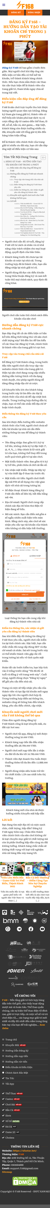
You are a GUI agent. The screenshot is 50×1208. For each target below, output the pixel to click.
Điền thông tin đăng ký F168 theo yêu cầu (28, 186)
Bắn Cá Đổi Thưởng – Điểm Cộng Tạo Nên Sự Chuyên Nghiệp (32, 209)
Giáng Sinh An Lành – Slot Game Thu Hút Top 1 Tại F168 (32, 225)
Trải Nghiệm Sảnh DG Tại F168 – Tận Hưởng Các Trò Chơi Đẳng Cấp (32, 234)
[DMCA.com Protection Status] (25, 1181)
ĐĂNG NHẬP (34, 12)
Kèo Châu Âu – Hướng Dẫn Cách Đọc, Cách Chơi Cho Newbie (32, 217)
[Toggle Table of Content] (42, 157)
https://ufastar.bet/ (25, 1150)
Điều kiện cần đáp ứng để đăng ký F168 (25, 169)
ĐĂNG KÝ (16, 12)
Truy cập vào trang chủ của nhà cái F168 (28, 181)
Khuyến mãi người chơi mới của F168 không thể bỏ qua (27, 196)
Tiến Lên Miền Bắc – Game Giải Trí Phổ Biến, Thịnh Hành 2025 (31, 204)
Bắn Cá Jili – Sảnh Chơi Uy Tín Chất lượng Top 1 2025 (32, 221)
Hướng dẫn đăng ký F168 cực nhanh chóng (26, 175)
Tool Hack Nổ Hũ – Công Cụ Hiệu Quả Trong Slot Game (32, 213)
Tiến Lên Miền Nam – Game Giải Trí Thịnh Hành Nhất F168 (31, 230)
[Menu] (3, 4)
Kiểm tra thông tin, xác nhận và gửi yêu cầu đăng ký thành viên (28, 191)
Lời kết (13, 201)
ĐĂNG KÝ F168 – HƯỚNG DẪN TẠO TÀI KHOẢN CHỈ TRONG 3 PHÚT (24, 163)
